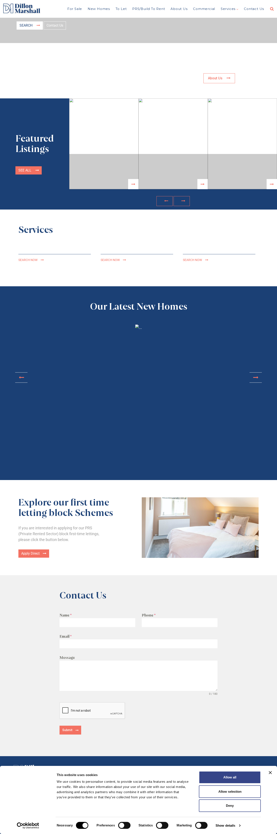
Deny (230, 805)
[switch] (124, 825)
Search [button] (26, 25)
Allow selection (230, 791)
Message (67, 658)
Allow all (229, 777)
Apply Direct (30, 553)
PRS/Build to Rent (148, 9)
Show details (225, 825)
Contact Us (254, 9)
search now (27, 260)
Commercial (204, 9)
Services (228, 9)
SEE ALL (25, 170)
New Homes (99, 9)
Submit (67, 730)
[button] (164, 201)
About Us (179, 9)
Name (65, 615)
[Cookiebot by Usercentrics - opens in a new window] (28, 825)
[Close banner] (270, 772)
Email (65, 636)
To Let (121, 9)
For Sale (74, 9)
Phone (148, 615)
